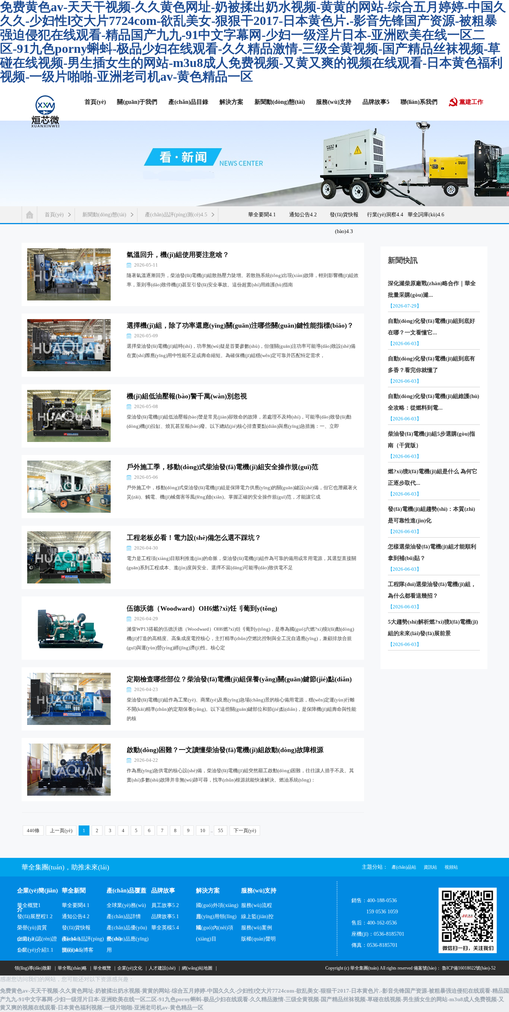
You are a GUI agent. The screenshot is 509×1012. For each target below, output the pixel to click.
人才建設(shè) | (163, 968)
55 (220, 830)
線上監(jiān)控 (257, 916)
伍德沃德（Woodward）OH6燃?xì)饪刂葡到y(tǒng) (202, 608)
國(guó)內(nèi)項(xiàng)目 (214, 929)
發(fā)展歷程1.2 (35, 916)
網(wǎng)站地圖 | (198, 968)
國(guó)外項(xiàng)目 (217, 907)
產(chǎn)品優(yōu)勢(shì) (127, 929)
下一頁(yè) (245, 830)
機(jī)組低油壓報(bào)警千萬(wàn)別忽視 (187, 396)
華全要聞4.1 (262, 214)
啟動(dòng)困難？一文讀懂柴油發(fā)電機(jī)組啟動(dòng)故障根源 (225, 750)
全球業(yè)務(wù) (126, 905)
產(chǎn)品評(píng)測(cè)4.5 (176, 214)
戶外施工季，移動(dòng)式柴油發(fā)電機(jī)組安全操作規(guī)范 (222, 467)
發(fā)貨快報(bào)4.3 (344, 219)
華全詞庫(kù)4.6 (426, 214)
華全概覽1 (29, 905)
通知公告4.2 (303, 214)
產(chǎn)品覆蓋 (126, 890)
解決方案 (208, 890)
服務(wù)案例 (256, 927)
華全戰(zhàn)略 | (73, 968)
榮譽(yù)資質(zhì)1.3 (32, 929)
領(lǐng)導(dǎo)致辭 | (34, 968)
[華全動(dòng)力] (45, 111)
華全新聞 (74, 890)
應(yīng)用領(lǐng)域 (216, 918)
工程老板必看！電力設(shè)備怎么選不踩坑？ (194, 537)
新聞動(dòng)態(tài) (104, 214)
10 (202, 830)
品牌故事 (163, 890)
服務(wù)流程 (256, 905)
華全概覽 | (103, 968)
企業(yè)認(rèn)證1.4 (37, 940)
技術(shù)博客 (78, 950)
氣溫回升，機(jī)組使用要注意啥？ (178, 254)
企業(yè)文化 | (130, 968)
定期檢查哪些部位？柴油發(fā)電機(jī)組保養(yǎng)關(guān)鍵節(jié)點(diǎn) (239, 679)
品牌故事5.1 (165, 916)
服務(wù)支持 (258, 890)
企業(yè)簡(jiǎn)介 (37, 893)
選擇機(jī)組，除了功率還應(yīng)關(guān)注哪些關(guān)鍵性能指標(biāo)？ (240, 325)
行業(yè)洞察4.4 (385, 214)
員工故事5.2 (165, 905)
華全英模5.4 (165, 927)
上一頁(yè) (61, 830)
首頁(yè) (54, 214)
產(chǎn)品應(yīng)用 (128, 940)
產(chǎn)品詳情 (124, 916)
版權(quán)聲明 (258, 939)
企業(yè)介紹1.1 (35, 950)
